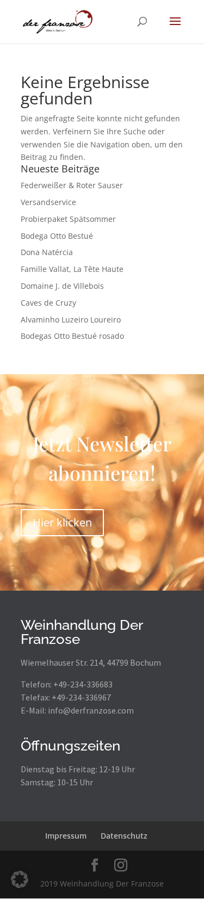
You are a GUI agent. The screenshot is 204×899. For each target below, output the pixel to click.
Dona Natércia (47, 252)
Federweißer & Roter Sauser (72, 185)
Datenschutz (124, 835)
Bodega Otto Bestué (57, 236)
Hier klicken (62, 522)
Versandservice (48, 202)
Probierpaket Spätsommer (68, 219)
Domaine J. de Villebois (62, 286)
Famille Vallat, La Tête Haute (72, 269)
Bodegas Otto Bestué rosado (72, 336)
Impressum (65, 835)
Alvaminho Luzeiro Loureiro (71, 319)
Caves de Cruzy (48, 302)
